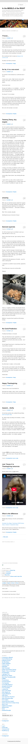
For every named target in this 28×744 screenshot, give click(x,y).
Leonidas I (4, 583)
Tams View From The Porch (8, 696)
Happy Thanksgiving (9, 383)
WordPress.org (5, 730)
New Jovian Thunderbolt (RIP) (8, 677)
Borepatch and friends (7, 686)
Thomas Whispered (6, 693)
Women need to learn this (16, 576)
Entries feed (4, 727)
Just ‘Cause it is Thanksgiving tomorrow (10, 465)
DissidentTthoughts (6, 710)
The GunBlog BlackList (7, 684)
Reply (14, 63)
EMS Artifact (5, 695)
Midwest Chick (5, 707)
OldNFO (4, 678)
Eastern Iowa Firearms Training (9, 669)
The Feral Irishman (6, 681)
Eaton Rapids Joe (6, 692)
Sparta (8, 583)
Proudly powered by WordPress (14, 741)
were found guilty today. (7, 414)
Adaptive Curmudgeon (7, 705)
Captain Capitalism (6, 663)
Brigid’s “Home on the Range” (9, 671)
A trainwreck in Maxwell (7, 657)
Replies (14, 113)
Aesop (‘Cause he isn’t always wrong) (10, 702)
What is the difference (10, 513)
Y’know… (5, 36)
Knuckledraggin (5, 672)
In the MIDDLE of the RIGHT (13, 8)
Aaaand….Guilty (8, 408)
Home (3, 708)
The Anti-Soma (5, 680)
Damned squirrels (8, 227)
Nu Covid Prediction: (9, 328)
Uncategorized (9, 63)
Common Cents (5, 665)
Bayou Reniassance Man (7, 698)
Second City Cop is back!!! (8, 701)
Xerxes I (13, 583)
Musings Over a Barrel (7, 675)
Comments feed (5, 729)
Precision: (8, 571)
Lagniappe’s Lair (6, 674)
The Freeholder (5, 683)
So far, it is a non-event (10, 69)
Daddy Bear (4, 666)
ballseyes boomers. (6, 660)
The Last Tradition (6, 687)
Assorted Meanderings (7, 659)
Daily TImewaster (6, 668)
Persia (17, 583)
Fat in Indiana (5, 699)
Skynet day (12, 570)
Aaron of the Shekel (6, 690)
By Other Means (5, 662)
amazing (5, 198)
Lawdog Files (5, 689)
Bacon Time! (5, 704)
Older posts (5, 536)
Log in (3, 726)
